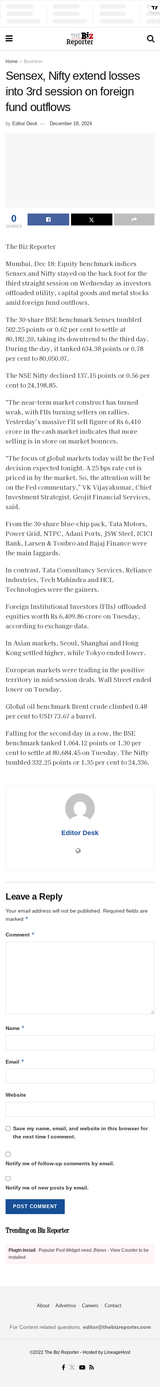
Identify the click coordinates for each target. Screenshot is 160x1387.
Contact (113, 1305)
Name (15, 1027)
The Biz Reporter (62, 1352)
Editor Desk (25, 123)
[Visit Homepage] (79, 38)
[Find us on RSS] (91, 1368)
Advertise (65, 1305)
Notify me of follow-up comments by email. (60, 1163)
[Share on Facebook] (48, 219)
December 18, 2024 (71, 123)
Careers (90, 1305)
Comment (20, 934)
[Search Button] (150, 39)
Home (12, 61)
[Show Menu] (9, 39)
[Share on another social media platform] (134, 219)
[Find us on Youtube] (82, 1368)
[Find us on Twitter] (72, 1368)
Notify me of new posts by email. (47, 1188)
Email (15, 1061)
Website (16, 1095)
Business (33, 61)
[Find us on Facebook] (63, 1368)
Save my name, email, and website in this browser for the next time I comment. (80, 1132)
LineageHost (117, 1352)
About (43, 1305)
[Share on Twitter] (92, 219)
